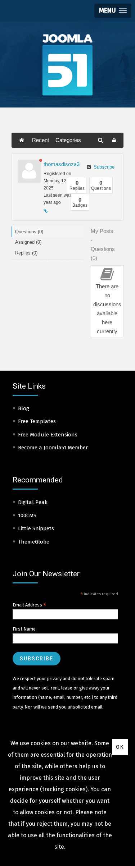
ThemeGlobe (33, 542)
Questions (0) (29, 231)
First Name (24, 629)
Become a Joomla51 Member (53, 447)
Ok (120, 747)
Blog (23, 408)
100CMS (27, 515)
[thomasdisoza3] (29, 171)
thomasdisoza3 (62, 164)
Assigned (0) (28, 242)
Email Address (29, 605)
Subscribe (103, 167)
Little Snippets (36, 528)
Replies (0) (26, 253)
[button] (112, 11)
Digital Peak (33, 502)
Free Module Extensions (47, 434)
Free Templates (37, 421)
